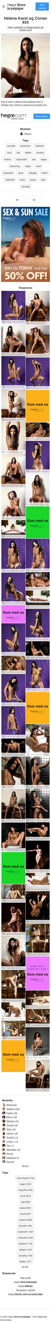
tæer (43, 179)
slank (20, 172)
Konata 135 (12, 1125)
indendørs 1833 (25, 1237)
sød (33, 159)
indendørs (8, 172)
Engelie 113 (12, 1137)
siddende (10, 179)
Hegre (16, 6)
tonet (38, 166)
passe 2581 (25, 1207)
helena (7, 159)
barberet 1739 (25, 1243)
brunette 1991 (25, 1225)
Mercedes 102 (13, 1149)
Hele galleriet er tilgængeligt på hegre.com (26, 28)
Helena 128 (12, 1133)
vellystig (32, 172)
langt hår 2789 (26, 1189)
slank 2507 (25, 1213)
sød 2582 (25, 1201)
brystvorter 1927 (25, 1231)
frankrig (40, 152)
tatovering (15, 166)
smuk (22, 179)
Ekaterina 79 (13, 1157)
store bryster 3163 (25, 1178)
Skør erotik (25, 1277)
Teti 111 (10, 1145)
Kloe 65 (10, 1161)
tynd (9, 152)
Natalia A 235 (13, 1108)
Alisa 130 (11, 1129)
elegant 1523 (25, 1249)
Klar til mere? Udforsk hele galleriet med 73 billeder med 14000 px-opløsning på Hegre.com (24, 103)
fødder (28, 152)
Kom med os (42, 6)
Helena (27, 133)
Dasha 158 (12, 1112)
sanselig (25, 186)
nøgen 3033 (25, 1184)
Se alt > (25, 1165)
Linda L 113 (12, 1141)
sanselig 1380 (25, 1255)
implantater (21, 159)
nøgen (44, 159)
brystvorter (25, 145)
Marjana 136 (13, 1121)
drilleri (45, 172)
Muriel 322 (12, 1104)
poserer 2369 (25, 1219)
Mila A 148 (12, 1117)
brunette (11, 145)
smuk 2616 (25, 1195)
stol (18, 152)
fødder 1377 (25, 1261)
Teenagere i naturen (25, 1290)
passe (33, 179)
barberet (40, 145)
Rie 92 (10, 1153)
